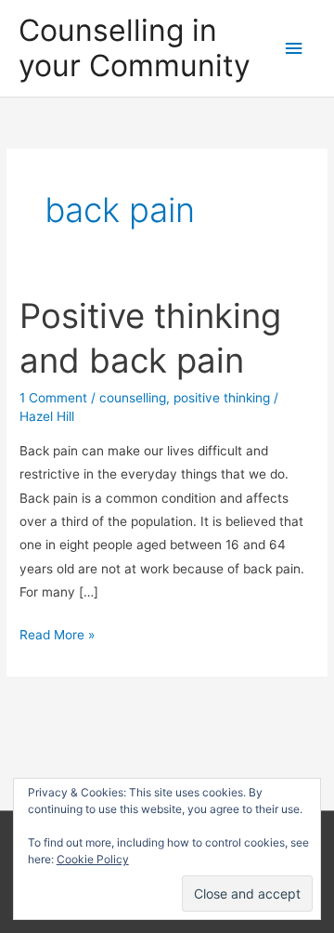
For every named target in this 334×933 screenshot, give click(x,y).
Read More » (57, 636)
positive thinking (221, 397)
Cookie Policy (93, 859)
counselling (132, 397)
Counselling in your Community (134, 48)
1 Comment (53, 397)
